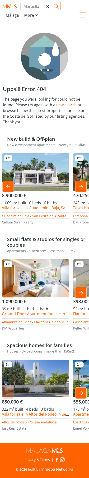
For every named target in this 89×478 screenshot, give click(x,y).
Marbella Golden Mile (51, 322)
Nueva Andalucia (43, 422)
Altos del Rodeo (14, 422)
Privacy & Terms (37, 459)
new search (66, 104)
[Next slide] (81, 186)
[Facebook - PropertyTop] (57, 459)
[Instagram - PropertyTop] (62, 459)
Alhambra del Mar (16, 322)
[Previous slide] (8, 186)
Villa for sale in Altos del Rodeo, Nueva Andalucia (45, 414)
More (29, 15)
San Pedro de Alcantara (51, 216)
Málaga (12, 15)
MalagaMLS (10, 6)
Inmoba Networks (57, 469)
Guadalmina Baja (15, 216)
